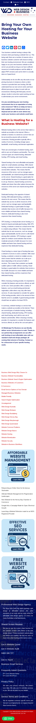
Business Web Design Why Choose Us (14, 372)
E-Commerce (6, 386)
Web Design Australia (9, 407)
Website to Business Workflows (12, 444)
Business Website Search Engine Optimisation (17, 379)
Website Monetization (9, 437)
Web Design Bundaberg (9, 413)
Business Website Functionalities (12, 376)
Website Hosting (7, 434)
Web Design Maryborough (10, 420)
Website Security (7, 441)
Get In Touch (7, 660)
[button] (8, 719)
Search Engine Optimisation (11, 400)
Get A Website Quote (10, 644)
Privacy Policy (7, 682)
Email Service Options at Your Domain (14, 389)
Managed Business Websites (11, 393)
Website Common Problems (11, 427)
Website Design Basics (9, 430)
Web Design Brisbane (9, 410)
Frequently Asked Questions (13, 670)
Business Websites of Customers (12, 383)
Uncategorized (6, 403)
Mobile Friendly (6, 396)
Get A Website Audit (10, 649)
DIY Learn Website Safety (11, 673)
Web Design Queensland (10, 424)
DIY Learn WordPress (10, 675)
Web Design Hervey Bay (10, 417)
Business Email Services (12, 664)
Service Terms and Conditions (14, 697)
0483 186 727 (7, 653)
